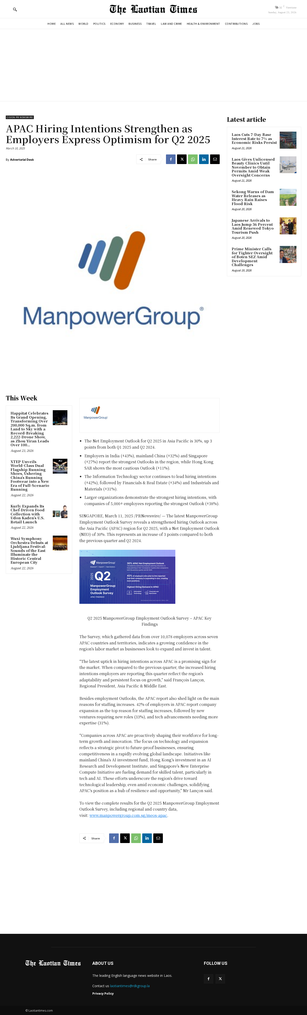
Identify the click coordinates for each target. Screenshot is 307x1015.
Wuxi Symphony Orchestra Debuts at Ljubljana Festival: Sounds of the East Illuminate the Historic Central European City (29, 550)
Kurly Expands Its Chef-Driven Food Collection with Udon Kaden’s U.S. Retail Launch (28, 513)
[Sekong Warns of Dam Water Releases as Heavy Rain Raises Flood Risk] (288, 197)
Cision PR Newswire (20, 117)
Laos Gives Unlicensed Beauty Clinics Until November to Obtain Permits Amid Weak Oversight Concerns (253, 167)
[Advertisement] (153, 65)
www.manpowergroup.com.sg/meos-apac (128, 815)
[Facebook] (171, 159)
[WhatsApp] (193, 159)
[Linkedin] (204, 159)
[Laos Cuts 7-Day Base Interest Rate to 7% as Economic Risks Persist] (288, 140)
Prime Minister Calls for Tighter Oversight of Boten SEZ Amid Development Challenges (252, 256)
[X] (182, 159)
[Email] (215, 159)
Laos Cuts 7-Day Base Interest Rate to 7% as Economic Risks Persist (254, 138)
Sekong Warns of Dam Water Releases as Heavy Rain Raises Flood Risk (253, 197)
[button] (15, 9)
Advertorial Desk (22, 159)
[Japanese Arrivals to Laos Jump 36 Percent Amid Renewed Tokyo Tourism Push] (288, 225)
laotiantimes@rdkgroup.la (130, 986)
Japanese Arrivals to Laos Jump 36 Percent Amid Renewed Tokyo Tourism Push (253, 226)
